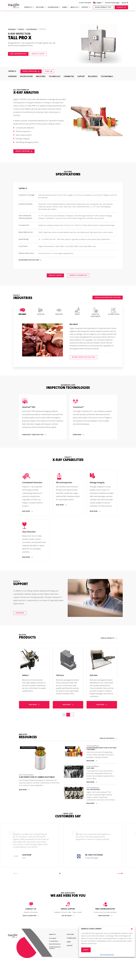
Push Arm (93, 676)
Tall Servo (60, 676)
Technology (54, 77)
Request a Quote (38, 54)
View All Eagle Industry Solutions (107, 297)
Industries (41, 77)
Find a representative (18, 54)
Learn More (20, 613)
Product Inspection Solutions (55, 947)
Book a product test (103, 7)
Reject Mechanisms (55, 944)
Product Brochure (30, 71)
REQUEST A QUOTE (55, 275)
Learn (64, 7)
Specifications (26, 77)
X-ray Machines (53, 941)
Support (84, 7)
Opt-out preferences (107, 955)
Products (28, 7)
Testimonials (107, 77)
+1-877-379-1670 (85, 3)
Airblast (25, 676)
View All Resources (107, 738)
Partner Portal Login (112, 3)
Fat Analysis (52, 938)
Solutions (40, 7)
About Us (74, 7)
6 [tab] (71, 873)
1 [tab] (59, 873)
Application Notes (28, 747)
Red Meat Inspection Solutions (83, 357)
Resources (93, 77)
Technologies (53, 7)
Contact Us (121, 7)
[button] (132, 929)
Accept (86, 950)
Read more (33, 704)
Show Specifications (29, 260)
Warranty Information (78, 275)
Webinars (70, 747)
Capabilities (69, 77)
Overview (12, 77)
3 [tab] (64, 873)
